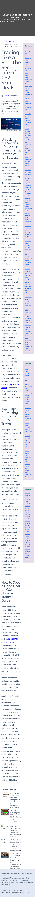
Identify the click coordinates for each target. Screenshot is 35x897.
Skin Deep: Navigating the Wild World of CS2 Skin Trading (15, 813)
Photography (28, 60)
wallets (26, 292)
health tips (27, 150)
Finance (27, 81)
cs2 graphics (28, 401)
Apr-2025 (27, 549)
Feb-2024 (27, 536)
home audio (28, 112)
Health (26, 90)
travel (26, 146)
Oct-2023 (27, 501)
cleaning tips (28, 228)
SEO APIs (27, 99)
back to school (28, 135)
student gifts (28, 193)
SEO (26, 71)
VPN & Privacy (28, 346)
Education (27, 92)
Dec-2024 (27, 544)
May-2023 (27, 510)
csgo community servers (28, 449)
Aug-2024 (27, 504)
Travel (26, 66)
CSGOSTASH (13, 639)
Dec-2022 (27, 542)
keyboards (27, 275)
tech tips (27, 236)
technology (27, 129)
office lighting (28, 273)
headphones (28, 284)
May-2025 (27, 553)
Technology (28, 58)
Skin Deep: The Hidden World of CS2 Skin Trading (15, 842)
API (26, 109)
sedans (27, 399)
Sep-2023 (27, 540)
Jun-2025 (27, 555)
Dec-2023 (27, 495)
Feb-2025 (27, 547)
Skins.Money (10, 642)
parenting (27, 252)
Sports (26, 73)
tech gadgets (28, 131)
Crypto (26, 299)
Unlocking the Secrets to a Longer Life (17, 16)
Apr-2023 (27, 516)
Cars (26, 64)
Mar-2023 (27, 525)
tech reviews (28, 200)
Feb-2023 (27, 506)
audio (26, 314)
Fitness (26, 49)
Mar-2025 (27, 551)
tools (26, 254)
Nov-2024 (27, 493)
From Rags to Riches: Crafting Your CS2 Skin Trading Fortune (15, 796)
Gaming (11, 41)
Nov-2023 (27, 523)
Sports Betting (28, 258)
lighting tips (28, 185)
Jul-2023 (27, 532)
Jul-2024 (27, 538)
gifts (26, 152)
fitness (26, 148)
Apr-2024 (27, 534)
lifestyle (27, 213)
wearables (27, 202)
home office (28, 114)
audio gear (27, 247)
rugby (26, 459)
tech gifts (27, 196)
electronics (27, 271)
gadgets (27, 165)
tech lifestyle (28, 288)
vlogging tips (28, 204)
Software (27, 56)
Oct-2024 (27, 512)
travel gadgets (28, 208)
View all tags (28, 477)
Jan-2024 (27, 519)
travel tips (27, 269)
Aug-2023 (27, 514)
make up (27, 470)
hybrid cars (28, 453)
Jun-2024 (27, 508)
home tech (27, 320)
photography (28, 226)
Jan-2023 (27, 529)
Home (5, 41)
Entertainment (28, 88)
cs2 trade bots (28, 421)
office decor (28, 174)
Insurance (27, 51)
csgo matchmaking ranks (28, 442)
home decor (28, 224)
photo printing (28, 386)
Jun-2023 (27, 497)
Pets (26, 53)
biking (26, 118)
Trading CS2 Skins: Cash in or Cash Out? (15, 828)
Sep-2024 (27, 499)
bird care (27, 375)
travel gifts (27, 198)
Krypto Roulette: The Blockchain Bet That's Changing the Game (15, 858)
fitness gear (28, 249)
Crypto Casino (28, 155)
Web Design (28, 68)
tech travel (27, 256)
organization (28, 286)
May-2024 (27, 527)
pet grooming (28, 393)
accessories (28, 221)
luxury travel (28, 408)
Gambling (27, 215)
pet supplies (28, 234)
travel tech (27, 290)
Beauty (26, 75)
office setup (28, 305)
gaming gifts (28, 172)
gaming (27, 116)
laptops (27, 282)
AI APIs (27, 211)
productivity (28, 187)
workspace (27, 206)
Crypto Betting (28, 340)
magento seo (28, 418)
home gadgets (28, 308)
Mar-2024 (27, 521)
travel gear (27, 133)
